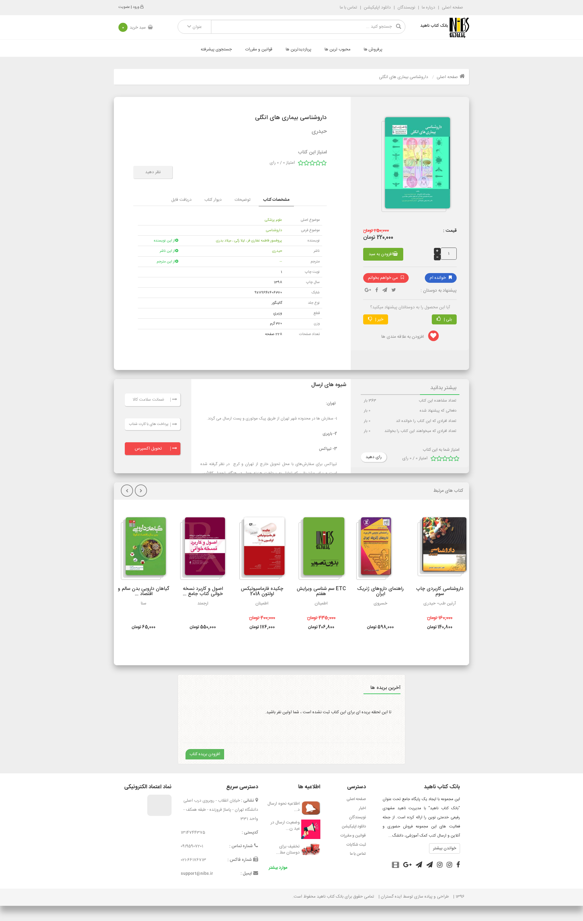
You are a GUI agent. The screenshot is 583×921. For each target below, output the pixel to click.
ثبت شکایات (356, 844)
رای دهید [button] (374, 457)
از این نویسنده (164, 241)
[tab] (276, 200)
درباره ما (428, 7)
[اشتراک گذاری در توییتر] (393, 290)
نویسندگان (406, 7)
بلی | (447, 319)
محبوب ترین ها (337, 49)
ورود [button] (136, 7)
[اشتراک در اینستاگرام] (449, 865)
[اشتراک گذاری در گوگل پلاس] (368, 290)
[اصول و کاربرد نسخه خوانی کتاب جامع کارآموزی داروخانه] (202, 548)
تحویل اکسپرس (148, 448)
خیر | (378, 319)
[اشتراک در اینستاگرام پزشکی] (439, 865)
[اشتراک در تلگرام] (384, 290)
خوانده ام (438, 278)
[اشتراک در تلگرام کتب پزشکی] (419, 865)
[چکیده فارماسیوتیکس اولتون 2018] (262, 548)
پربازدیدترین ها (298, 49)
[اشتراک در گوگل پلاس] (407, 865)
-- (281, 261)
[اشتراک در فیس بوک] (458, 865)
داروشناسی (274, 230)
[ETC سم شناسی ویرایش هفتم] (321, 548)
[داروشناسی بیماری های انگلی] (415, 165)
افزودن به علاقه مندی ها (403, 337)
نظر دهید (153, 172)
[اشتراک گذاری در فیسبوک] (376, 290)
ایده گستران (391, 896)
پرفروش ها (373, 49)
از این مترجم (166, 261)
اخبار (362, 808)
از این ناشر (167, 251)
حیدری (277, 251)
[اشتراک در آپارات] (395, 865)
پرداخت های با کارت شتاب (148, 424)
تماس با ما (348, 7)
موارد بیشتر (278, 868)
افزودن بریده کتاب (204, 754)
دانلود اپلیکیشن (377, 7)
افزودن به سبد (381, 254)
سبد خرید (134, 27)
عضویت (124, 7)
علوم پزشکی (273, 220)
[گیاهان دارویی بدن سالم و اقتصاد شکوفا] (143, 548)
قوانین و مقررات (258, 49)
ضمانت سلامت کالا (148, 399)
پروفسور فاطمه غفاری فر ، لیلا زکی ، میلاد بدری (249, 241)
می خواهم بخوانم (383, 278)
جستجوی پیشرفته (216, 49)
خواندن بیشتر (444, 848)
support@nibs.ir (197, 873)
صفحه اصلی (452, 7)
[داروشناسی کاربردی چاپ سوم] (442, 547)
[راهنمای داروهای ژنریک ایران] (374, 548)
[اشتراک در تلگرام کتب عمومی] (429, 865)
